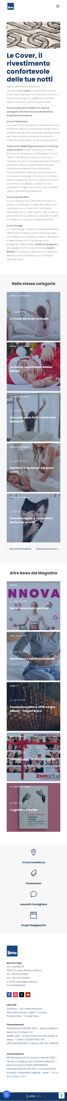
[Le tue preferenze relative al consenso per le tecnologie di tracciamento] (62, 1095)
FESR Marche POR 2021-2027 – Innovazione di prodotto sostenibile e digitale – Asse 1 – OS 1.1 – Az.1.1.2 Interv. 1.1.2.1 (33, 1072)
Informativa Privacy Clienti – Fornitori (27, 1012)
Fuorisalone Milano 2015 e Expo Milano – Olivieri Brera (32, 709)
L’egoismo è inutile (23, 810)
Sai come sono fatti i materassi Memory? (33, 419)
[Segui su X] (21, 994)
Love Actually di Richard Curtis (32, 759)
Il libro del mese (20, 787)
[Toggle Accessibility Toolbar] (6, 1094)
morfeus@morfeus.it (26, 981)
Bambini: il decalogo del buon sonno (31, 470)
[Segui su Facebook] (9, 994)
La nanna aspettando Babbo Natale (31, 369)
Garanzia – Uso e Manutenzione (24, 1008)
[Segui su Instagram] (15, 994)
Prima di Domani (30, 86)
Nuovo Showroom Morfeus (29, 608)
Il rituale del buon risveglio (29, 319)
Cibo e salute (18, 635)
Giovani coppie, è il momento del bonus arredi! (31, 520)
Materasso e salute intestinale (32, 659)
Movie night (17, 736)
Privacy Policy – (15, 1016)
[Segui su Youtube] (27, 994)
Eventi (14, 585)
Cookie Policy (31, 1016)
